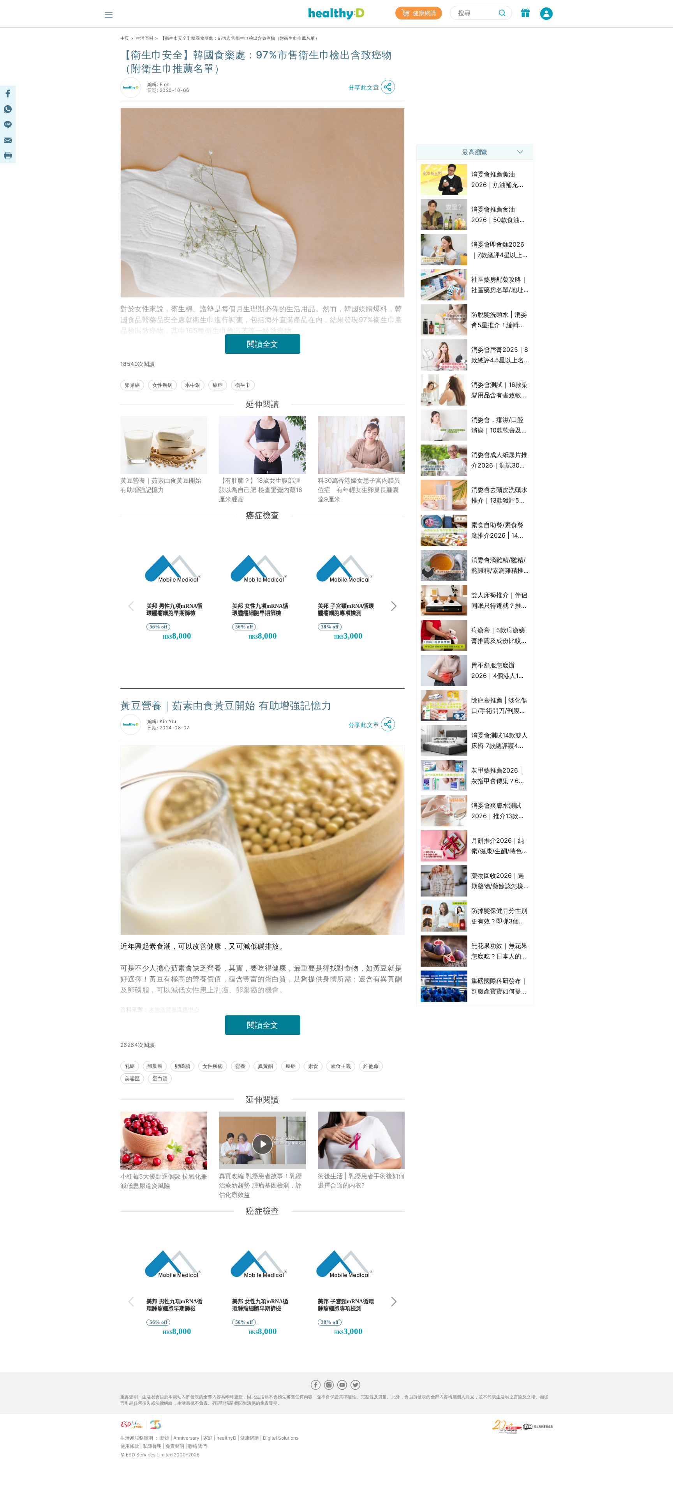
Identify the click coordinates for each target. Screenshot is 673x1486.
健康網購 (423, 13)
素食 (313, 1066)
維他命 (371, 1066)
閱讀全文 (262, 344)
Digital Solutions (280, 1438)
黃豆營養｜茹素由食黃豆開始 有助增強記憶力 (160, 485)
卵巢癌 (132, 385)
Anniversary (186, 1438)
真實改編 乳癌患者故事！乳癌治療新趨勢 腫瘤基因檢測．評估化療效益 (260, 1185)
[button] (374, 87)
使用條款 (129, 1446)
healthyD (226, 1438)
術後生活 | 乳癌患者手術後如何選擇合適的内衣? (361, 1180)
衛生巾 (242, 385)
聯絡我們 (197, 1446)
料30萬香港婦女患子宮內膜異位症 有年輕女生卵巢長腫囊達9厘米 (359, 490)
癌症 (218, 385)
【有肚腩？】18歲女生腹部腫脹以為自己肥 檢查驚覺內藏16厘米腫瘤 (260, 490)
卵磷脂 (182, 1066)
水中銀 (192, 385)
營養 (240, 1066)
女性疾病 (162, 385)
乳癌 (130, 1066)
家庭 (208, 1438)
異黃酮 (265, 1066)
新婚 (164, 1438)
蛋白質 (159, 1078)
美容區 (132, 1078)
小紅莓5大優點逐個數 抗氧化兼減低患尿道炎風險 (163, 1181)
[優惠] (525, 13)
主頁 (124, 38)
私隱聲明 (152, 1446)
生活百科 (144, 38)
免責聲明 (175, 1446)
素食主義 (341, 1066)
